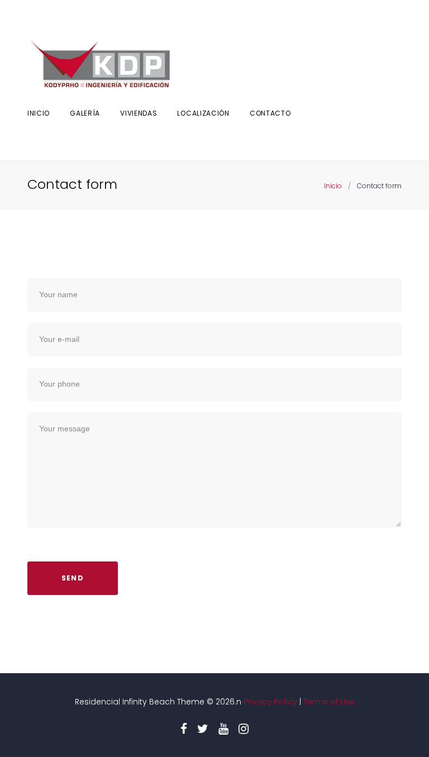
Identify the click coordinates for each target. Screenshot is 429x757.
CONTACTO (270, 113)
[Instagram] (244, 729)
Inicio (38, 113)
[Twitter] (202, 729)
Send (72, 578)
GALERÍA (85, 113)
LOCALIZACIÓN (203, 113)
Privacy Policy (269, 701)
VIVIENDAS (138, 113)
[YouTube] (223, 729)
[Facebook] (183, 729)
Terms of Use (329, 701)
